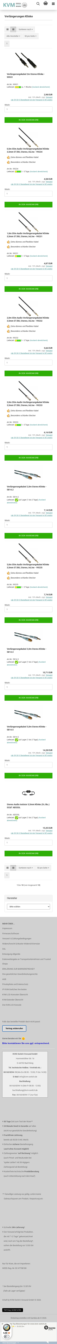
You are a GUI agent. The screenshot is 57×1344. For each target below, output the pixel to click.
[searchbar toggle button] (38, 4)
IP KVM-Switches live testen (14, 989)
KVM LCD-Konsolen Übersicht (15, 994)
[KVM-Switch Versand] (13, 5)
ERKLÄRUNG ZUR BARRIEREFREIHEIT (18, 969)
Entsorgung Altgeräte (11, 954)
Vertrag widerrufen (13, 1310)
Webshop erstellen (19, 1318)
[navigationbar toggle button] (53, 4)
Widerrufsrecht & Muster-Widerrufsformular (21, 944)
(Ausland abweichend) (41, 87)
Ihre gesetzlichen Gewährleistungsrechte (20, 974)
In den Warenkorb (28, 120)
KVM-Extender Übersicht (12, 1000)
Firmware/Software (10, 933)
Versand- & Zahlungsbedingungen (16, 938)
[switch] (6, 1336)
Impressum (7, 928)
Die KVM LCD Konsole (11, 1005)
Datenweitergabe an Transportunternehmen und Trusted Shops (26, 961)
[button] (7, 29)
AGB (4, 979)
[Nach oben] (48, 1343)
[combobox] (26, 29)
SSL (4, 949)
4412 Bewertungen (9, 1343)
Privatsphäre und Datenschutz (15, 984)
